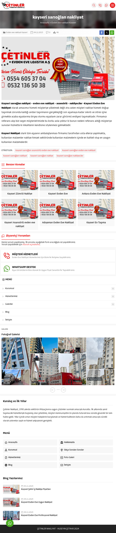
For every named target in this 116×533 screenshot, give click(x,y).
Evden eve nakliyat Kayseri (64, 23)
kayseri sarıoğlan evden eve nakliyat (78, 150)
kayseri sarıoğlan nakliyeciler (70, 156)
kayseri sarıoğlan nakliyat (15, 156)
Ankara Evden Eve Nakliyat (96, 194)
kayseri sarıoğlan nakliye (42, 156)
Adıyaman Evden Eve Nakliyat (58, 222)
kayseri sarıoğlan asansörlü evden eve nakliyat (37, 150)
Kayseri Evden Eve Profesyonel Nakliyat (39, 515)
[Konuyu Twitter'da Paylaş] (107, 32)
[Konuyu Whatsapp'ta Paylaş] (112, 32)
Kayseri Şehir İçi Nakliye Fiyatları (36, 489)
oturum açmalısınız (31, 244)
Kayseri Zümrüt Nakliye (19, 194)
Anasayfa (44, 23)
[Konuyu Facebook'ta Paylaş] (101, 32)
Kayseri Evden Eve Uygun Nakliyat (36, 502)
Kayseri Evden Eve (58, 194)
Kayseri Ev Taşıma (96, 222)
